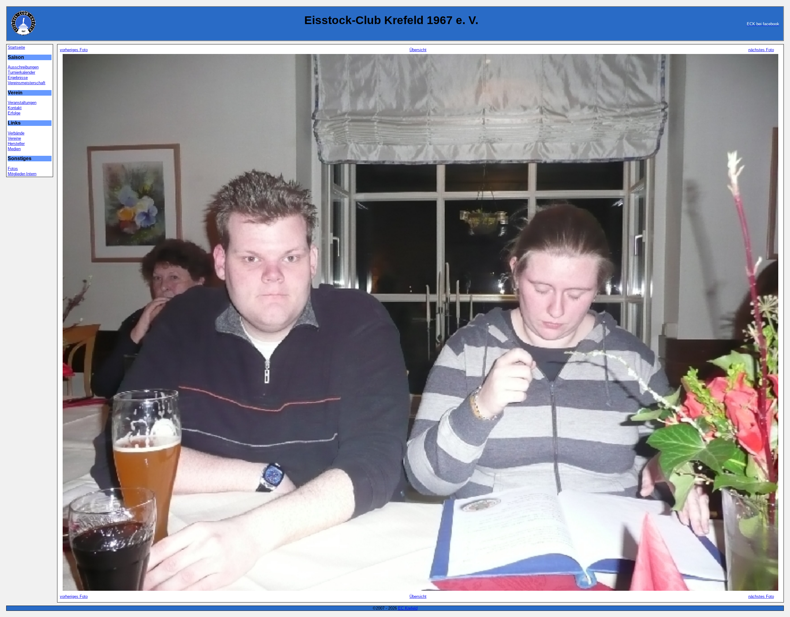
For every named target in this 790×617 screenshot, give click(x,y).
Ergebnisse (18, 77)
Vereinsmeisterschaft (26, 83)
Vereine (14, 138)
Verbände (16, 133)
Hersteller (16, 143)
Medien (14, 149)
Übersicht (418, 50)
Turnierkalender (21, 72)
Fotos (13, 168)
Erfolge (14, 113)
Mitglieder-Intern (22, 174)
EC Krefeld (408, 608)
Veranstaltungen (22, 102)
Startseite (16, 47)
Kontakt (15, 108)
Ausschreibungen (23, 67)
